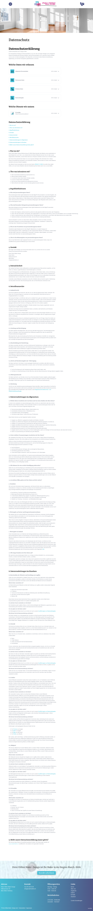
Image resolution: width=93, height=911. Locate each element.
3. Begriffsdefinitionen (14, 130)
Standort (73, 897)
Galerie (73, 893)
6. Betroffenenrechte (14, 137)
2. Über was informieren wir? (15, 128)
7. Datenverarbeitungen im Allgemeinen (18, 140)
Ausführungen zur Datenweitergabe (47, 611)
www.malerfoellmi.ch (14, 844)
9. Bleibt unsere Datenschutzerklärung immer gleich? (21, 145)
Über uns (73, 889)
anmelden (90, 908)
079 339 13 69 (30, 887)
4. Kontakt (11, 133)
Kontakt (73, 895)
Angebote (73, 891)
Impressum (29, 908)
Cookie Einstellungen (76, 901)
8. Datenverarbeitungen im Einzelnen (17, 142)
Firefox (14, 734)
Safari (14, 731)
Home (72, 887)
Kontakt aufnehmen (46, 873)
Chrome (15, 729)
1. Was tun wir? (12, 125)
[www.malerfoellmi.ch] (45, 4)
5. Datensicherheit (13, 135)
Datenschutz (22, 908)
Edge (14, 732)
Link (43, 549)
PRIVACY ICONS (39, 164)
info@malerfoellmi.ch (30, 889)
